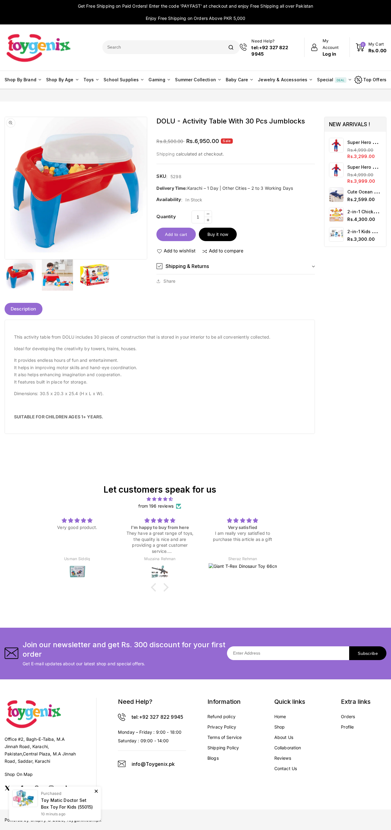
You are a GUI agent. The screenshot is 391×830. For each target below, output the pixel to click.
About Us (283, 737)
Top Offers (375, 79)
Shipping (165, 153)
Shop (279, 726)
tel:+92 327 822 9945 (157, 717)
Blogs (213, 758)
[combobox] (162, 47)
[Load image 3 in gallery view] (94, 275)
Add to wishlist (180, 251)
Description (23, 309)
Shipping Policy (223, 747)
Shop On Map (19, 774)
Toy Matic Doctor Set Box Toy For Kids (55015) (67, 804)
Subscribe (368, 653)
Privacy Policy (221, 726)
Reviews (282, 758)
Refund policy (221, 716)
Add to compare (226, 251)
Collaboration (287, 747)
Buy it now (217, 234)
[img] (160, 499)
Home (280, 716)
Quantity (166, 216)
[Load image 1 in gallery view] (20, 275)
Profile (347, 726)
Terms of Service (224, 737)
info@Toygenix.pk (153, 764)
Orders (348, 716)
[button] (235, 266)
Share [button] (169, 281)
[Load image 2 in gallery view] (57, 275)
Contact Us (285, 768)
